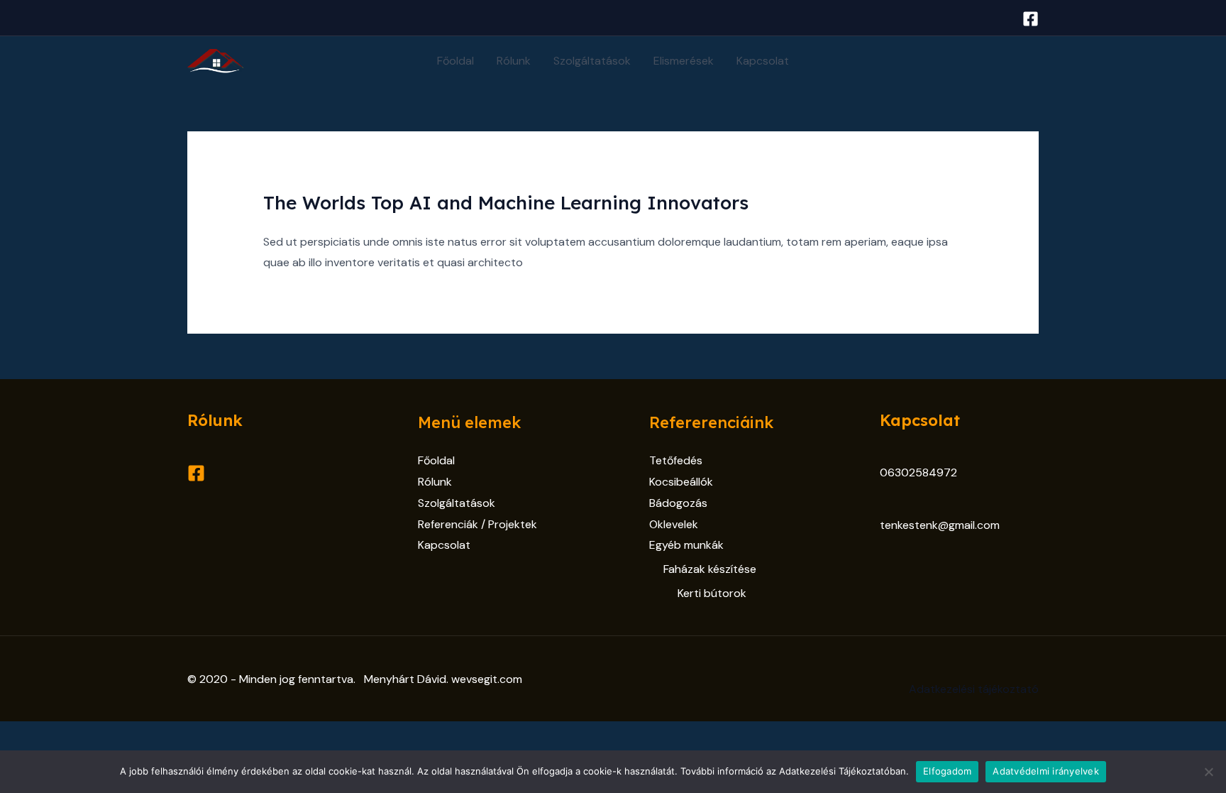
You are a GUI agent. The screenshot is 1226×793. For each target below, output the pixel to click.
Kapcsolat (762, 60)
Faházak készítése (709, 569)
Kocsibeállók (681, 481)
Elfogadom (947, 771)
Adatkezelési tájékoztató (974, 689)
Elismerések (683, 60)
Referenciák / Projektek (477, 524)
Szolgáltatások (592, 60)
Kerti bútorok (712, 593)
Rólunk (514, 60)
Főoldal (455, 60)
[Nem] (1208, 772)
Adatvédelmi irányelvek (1046, 771)
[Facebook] (1030, 19)
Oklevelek (673, 524)
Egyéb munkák (686, 544)
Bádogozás (678, 503)
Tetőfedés (675, 460)
